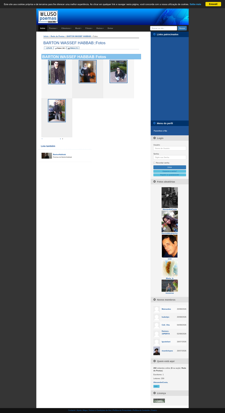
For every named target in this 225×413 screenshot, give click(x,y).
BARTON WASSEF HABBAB (79, 36)
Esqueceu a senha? (170, 171)
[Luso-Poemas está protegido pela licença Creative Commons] (159, 400)
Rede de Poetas (58, 36)
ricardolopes (167, 351)
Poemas (52, 28)
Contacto (71, 410)
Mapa (85, 410)
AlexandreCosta (160, 382)
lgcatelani (166, 342)
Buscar (182, 28)
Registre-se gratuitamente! (169, 175)
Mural (77, 28)
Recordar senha (162, 163)
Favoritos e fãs (160, 131)
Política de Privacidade (122, 410)
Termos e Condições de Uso (100, 410)
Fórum (88, 28)
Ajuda (79, 410)
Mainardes (166, 309)
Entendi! (213, 4)
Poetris (154, 410)
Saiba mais (195, 4)
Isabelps (165, 317)
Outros (99, 28)
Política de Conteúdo (141, 410)
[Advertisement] (169, 79)
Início (42, 28)
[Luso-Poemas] (55, 17)
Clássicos (65, 28)
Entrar (110, 28)
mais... (156, 386)
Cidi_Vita (166, 325)
